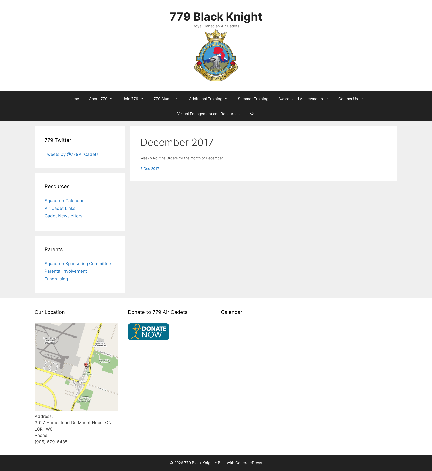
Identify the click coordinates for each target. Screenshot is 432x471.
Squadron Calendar (64, 200)
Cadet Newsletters (63, 216)
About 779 (98, 98)
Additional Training (205, 98)
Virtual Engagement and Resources (208, 114)
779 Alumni (164, 98)
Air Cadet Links (60, 208)
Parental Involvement (66, 271)
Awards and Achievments (300, 98)
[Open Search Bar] (252, 114)
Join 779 (130, 98)
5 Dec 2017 (149, 168)
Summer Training (253, 98)
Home (74, 98)
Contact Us (348, 98)
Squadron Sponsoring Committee (78, 263)
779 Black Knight (216, 17)
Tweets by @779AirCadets (72, 154)
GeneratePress (249, 462)
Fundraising (56, 279)
